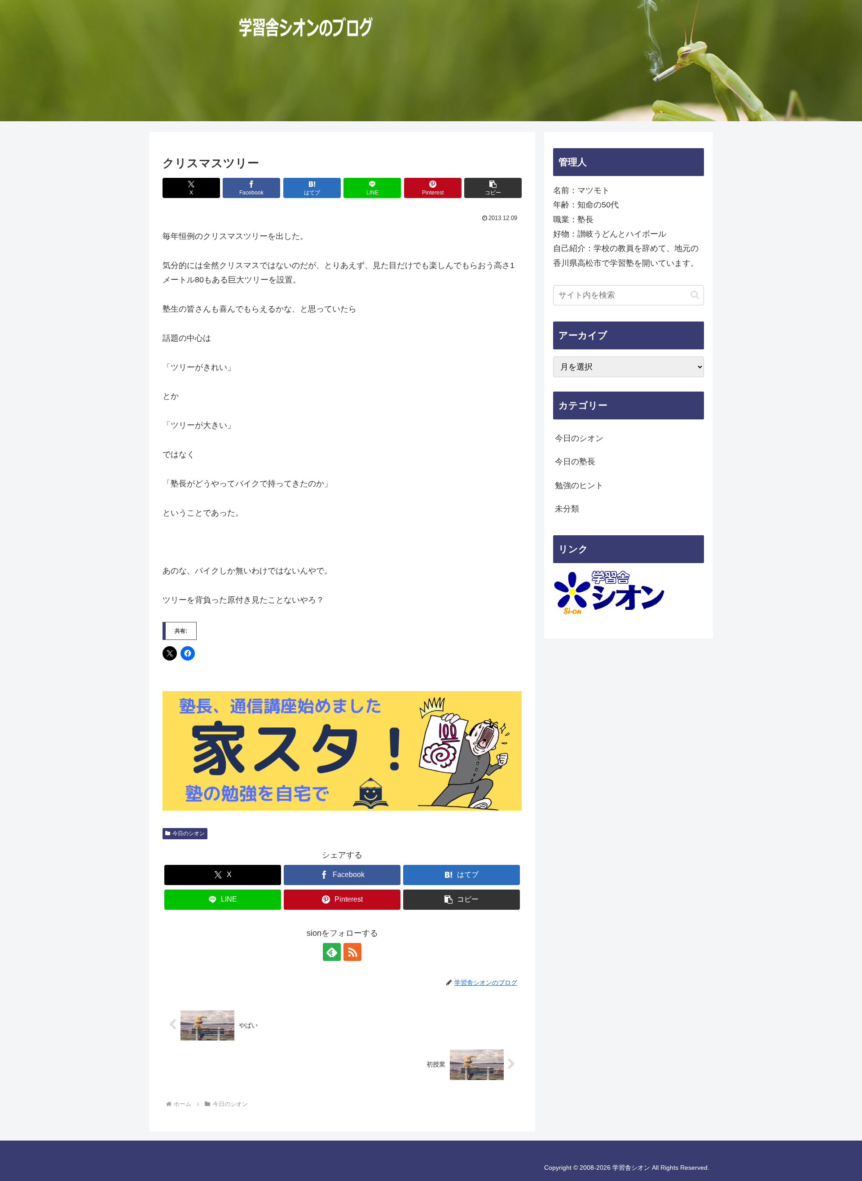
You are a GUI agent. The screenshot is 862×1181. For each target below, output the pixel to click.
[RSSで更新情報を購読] (352, 952)
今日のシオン (188, 833)
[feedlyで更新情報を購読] (332, 952)
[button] (493, 188)
